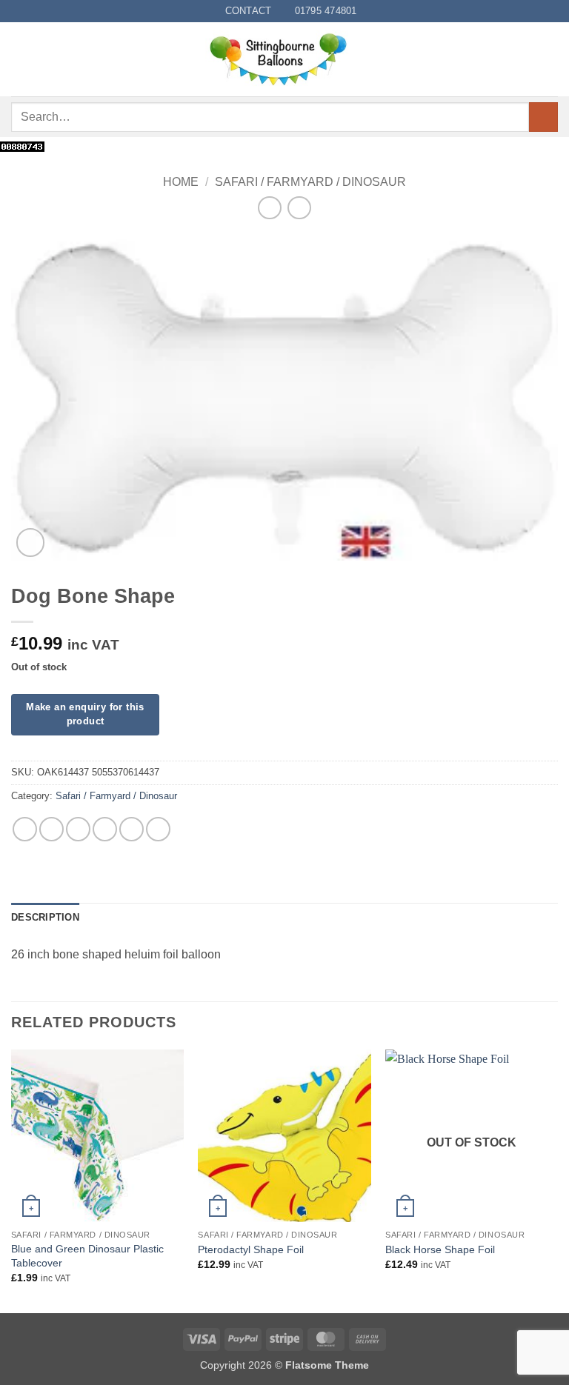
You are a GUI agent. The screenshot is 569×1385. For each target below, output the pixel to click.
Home (181, 182)
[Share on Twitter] (78, 829)
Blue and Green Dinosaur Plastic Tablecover (87, 1256)
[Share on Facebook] (51, 829)
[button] (20, 59)
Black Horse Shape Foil (440, 1249)
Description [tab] (45, 917)
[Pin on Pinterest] (131, 829)
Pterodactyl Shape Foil (251, 1249)
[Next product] (269, 207)
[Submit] (543, 116)
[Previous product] (298, 207)
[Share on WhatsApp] (25, 829)
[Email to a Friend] (105, 829)
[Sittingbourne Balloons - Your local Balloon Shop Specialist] (284, 59)
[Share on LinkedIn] (158, 829)
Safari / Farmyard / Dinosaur (310, 182)
